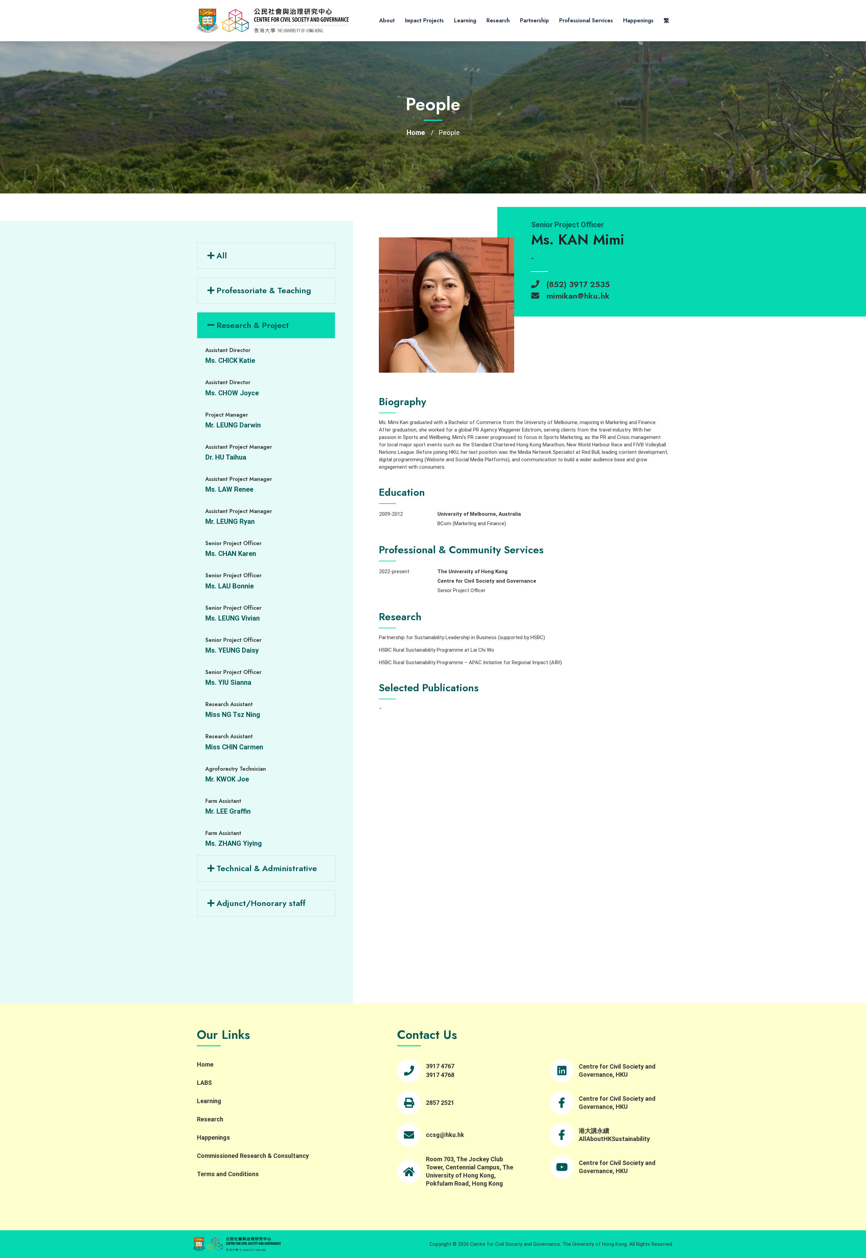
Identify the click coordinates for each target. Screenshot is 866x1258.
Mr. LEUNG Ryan (230, 521)
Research (498, 20)
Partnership (534, 20)
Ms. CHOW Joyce (232, 393)
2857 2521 (440, 1102)
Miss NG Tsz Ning (232, 714)
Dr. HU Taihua (225, 457)
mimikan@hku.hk (578, 296)
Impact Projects (424, 20)
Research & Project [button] (252, 325)
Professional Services (586, 20)
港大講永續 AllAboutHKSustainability (614, 1134)
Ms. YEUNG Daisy (232, 650)
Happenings (638, 20)
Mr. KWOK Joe (227, 779)
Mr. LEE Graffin (228, 811)
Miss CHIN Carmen (234, 747)
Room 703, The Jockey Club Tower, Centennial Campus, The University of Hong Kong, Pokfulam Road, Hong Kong (469, 1171)
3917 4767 (440, 1066)
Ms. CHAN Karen (230, 554)
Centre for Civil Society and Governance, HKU (617, 1070)
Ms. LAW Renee (229, 489)
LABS (204, 1082)
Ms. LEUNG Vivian (232, 618)
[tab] (266, 290)
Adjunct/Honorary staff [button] (260, 903)
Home (416, 133)
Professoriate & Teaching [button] (263, 290)
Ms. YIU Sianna (228, 682)
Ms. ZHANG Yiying (233, 843)
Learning (465, 20)
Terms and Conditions (228, 1174)
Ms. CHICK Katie (230, 360)
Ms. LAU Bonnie (229, 586)
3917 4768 (440, 1074)
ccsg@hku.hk (445, 1134)
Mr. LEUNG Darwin (233, 425)
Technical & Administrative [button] (266, 868)
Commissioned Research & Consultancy (253, 1155)
